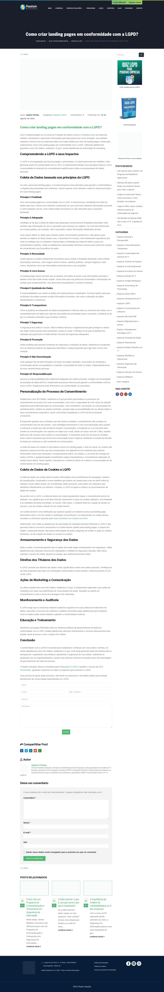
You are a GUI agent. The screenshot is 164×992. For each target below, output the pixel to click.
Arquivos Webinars (125, 377)
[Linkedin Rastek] (132, 963)
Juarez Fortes (39, 765)
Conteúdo (110, 8)
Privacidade (90, 8)
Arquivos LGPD (59, 115)
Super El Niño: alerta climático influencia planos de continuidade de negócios (130, 209)
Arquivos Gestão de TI (126, 276)
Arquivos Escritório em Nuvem (130, 271)
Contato (139, 8)
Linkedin (130, 394)
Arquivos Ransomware (126, 343)
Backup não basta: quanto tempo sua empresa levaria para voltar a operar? (128, 186)
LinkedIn (30, 750)
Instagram (126, 394)
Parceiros (129, 8)
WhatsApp (39, 750)
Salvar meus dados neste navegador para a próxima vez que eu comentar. (61, 852)
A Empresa (59, 8)
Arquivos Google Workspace (129, 281)
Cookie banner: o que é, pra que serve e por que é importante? (68, 902)
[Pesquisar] (141, 55)
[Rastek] (138, 963)
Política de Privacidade (101, 963)
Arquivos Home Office (126, 294)
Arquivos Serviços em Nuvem (129, 372)
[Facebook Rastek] (127, 963)
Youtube (121, 394)
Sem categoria (123, 382)
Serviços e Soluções (73, 8)
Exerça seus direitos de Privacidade (105, 970)
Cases (101, 8)
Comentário (29, 798)
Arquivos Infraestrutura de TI (129, 299)
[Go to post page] (34, 888)
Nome (26, 823)
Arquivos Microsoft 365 (126, 316)
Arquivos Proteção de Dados (129, 338)
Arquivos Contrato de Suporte (129, 262)
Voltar (25, 54)
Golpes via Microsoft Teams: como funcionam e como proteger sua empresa (129, 197)
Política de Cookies (100, 966)
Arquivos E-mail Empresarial (129, 266)
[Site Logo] (28, 7)
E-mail (27, 832)
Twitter (26, 750)
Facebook (21, 750)
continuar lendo (33, 946)
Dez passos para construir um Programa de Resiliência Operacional (130, 174)
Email (35, 750)
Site (25, 842)
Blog (119, 8)
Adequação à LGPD (68, 667)
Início (50, 8)
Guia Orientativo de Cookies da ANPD (71, 518)
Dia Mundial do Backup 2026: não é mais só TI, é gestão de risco (129, 221)
